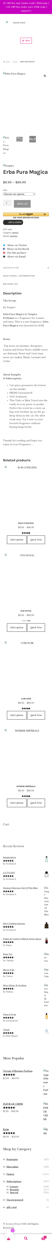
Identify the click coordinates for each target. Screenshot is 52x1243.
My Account (8, 1238)
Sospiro (13, 236)
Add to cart (22, 203)
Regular (14, 1189)
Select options (16, 539)
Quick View (36, 539)
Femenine (12, 1159)
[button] (45, 76)
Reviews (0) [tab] (10, 284)
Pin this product (16, 252)
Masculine (13, 1166)
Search (26, 1238)
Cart (40, 1236)
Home (8, 62)
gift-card (12, 1207)
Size (5, 190)
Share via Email (16, 256)
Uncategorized (15, 1200)
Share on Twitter (17, 245)
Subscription (14, 1181)
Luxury (14, 1186)
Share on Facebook (18, 249)
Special (14, 1192)
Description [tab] (11, 267)
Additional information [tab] (19, 276)
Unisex (15, 62)
